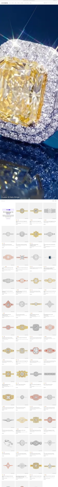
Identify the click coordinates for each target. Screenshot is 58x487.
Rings (6, 195)
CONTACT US (55, 0)
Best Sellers (2, 195)
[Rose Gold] (4, 243)
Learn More (8, 218)
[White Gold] (3, 243)
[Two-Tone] (2, 266)
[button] (10, 3)
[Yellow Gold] (2, 243)
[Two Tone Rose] (4, 266)
